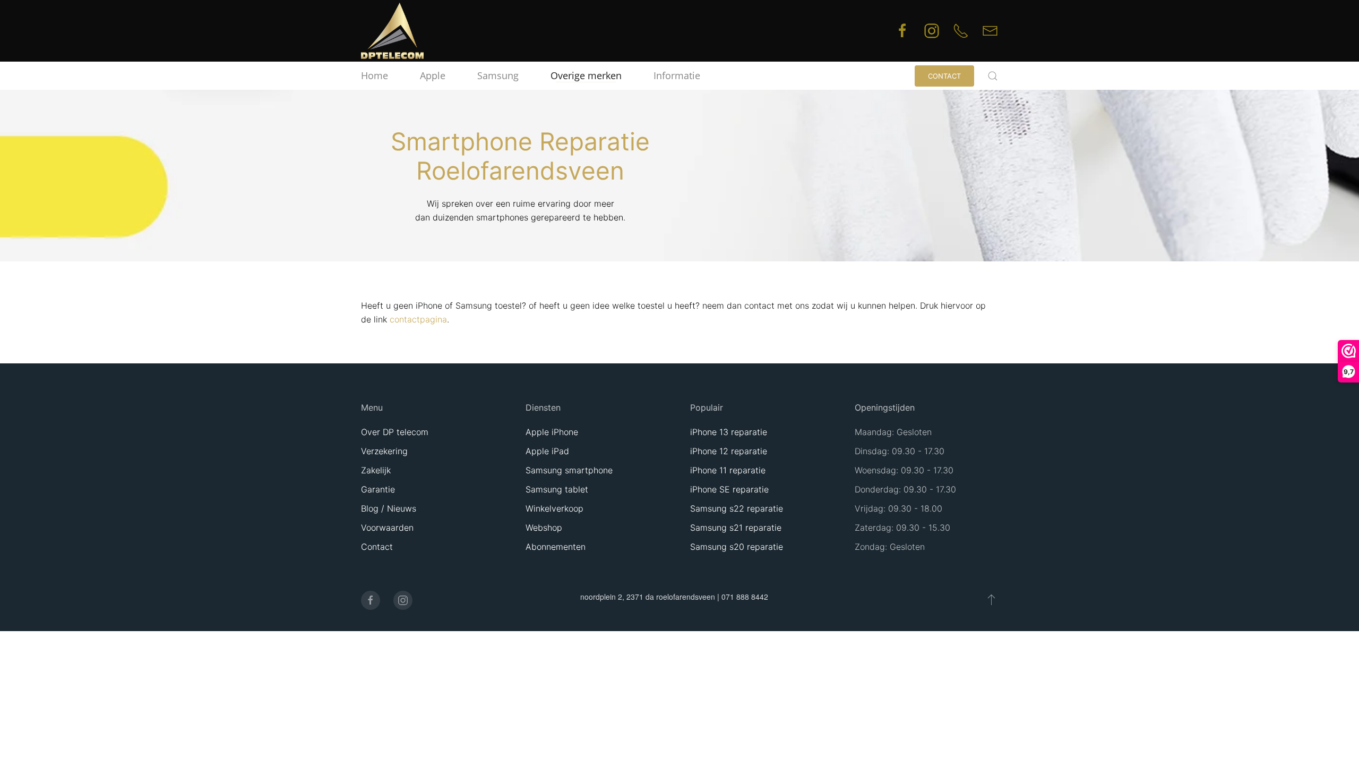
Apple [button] (432, 75)
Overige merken (586, 75)
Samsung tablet (557, 489)
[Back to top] (991, 599)
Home (374, 75)
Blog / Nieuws (388, 508)
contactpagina (418, 319)
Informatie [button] (676, 75)
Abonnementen (556, 546)
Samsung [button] (498, 75)
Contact (944, 76)
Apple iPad (547, 451)
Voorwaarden (387, 527)
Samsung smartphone (569, 470)
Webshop (544, 527)
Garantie (378, 489)
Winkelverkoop (554, 508)
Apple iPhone (552, 432)
